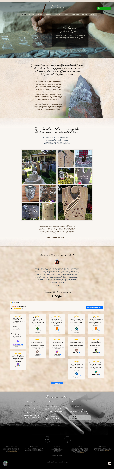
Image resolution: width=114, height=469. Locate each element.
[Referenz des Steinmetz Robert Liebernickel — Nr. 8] (30, 211)
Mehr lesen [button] (38, 325)
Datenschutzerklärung (82, 413)
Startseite (23, 14)
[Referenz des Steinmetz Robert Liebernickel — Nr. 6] (48, 193)
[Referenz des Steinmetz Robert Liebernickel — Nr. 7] (75, 202)
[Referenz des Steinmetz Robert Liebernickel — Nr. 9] (48, 211)
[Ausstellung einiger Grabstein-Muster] (39, 167)
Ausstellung (48, 14)
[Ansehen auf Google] (37, 328)
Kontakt (92, 14)
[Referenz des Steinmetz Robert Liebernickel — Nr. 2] (83, 158)
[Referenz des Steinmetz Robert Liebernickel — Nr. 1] (66, 158)
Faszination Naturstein (35, 14)
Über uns (84, 14)
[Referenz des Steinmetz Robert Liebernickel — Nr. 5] (30, 193)
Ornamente (66, 14)
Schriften (57, 14)
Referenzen (75, 14)
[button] (54, 419)
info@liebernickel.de (58, 454)
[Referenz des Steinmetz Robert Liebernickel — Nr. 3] (66, 176)
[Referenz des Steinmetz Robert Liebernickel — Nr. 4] (83, 176)
